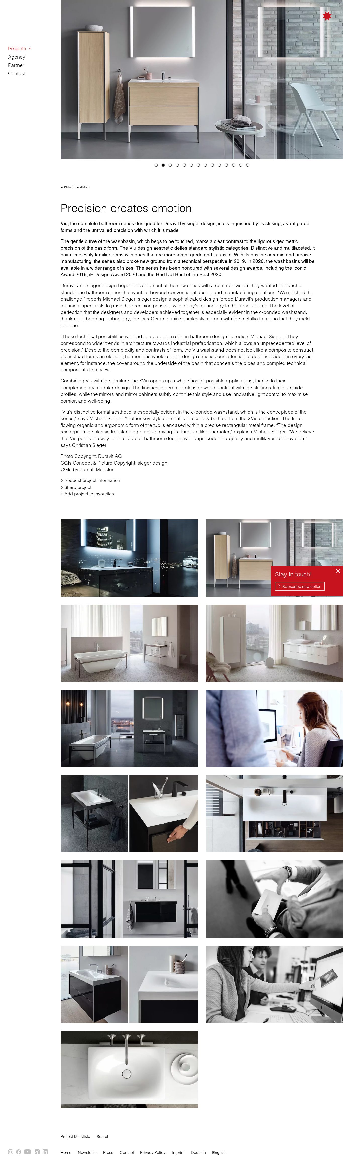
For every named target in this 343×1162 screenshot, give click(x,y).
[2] (163, 165)
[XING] (37, 1152)
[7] (198, 165)
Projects (17, 48)
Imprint (178, 1152)
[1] (156, 165)
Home (66, 1152)
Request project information (92, 480)
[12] (233, 165)
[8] (205, 165)
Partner (16, 65)
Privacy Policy (152, 1152)
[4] (177, 165)
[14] (247, 165)
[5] (184, 165)
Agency (16, 57)
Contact (17, 73)
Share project (77, 487)
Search (103, 1136)
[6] (191, 165)
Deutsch (198, 1152)
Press (108, 1152)
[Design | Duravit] (129, 558)
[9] (212, 165)
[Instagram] (11, 1152)
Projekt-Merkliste (75, 1136)
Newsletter (87, 1152)
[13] (240, 165)
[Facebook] (19, 1152)
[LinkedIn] (45, 1152)
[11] (226, 165)
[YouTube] (28, 1152)
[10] (219, 165)
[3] (170, 165)
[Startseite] (306, 23)
